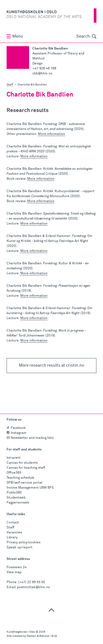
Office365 (14, 472)
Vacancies (14, 532)
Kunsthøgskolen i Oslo (21, 631)
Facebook (18, 428)
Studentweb (16, 497)
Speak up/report (19, 547)
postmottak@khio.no (33, 587)
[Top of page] (51, 610)
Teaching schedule (20, 477)
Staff (10, 84)
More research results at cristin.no (51, 365)
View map (14, 572)
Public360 (14, 492)
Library (12, 537)
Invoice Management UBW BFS (30, 487)
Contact (13, 522)
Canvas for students (22, 463)
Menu (17, 36)
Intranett (14, 458)
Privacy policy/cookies (23, 542)
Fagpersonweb (18, 502)
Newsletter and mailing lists (32, 438)
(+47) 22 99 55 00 (31, 582)
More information (51, 134)
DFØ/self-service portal (24, 482)
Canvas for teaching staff (26, 468)
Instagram (18, 433)
